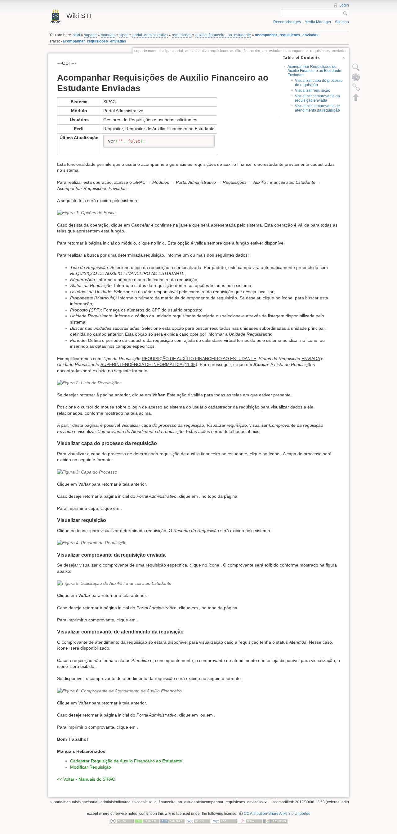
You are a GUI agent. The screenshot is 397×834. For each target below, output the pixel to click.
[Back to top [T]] (356, 97)
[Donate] (147, 821)
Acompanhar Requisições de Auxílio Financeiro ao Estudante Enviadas (314, 70)
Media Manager (318, 22)
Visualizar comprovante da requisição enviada (317, 98)
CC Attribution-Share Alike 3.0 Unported (277, 813)
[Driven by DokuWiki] (275, 821)
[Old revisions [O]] (356, 77)
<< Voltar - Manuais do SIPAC (86, 779)
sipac (123, 35)
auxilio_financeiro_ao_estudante (223, 35)
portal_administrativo (150, 35)
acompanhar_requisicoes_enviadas (287, 35)
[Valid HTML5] (198, 821)
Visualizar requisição (312, 90)
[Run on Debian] (250, 821)
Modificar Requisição (90, 767)
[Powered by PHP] (172, 821)
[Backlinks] (356, 87)
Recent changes (287, 22)
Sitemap (342, 22)
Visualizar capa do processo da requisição (319, 82)
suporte (90, 35)
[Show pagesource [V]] (356, 67)
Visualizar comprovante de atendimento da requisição (317, 108)
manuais (108, 35)
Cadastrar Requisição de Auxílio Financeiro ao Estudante (126, 760)
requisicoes (181, 35)
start (76, 35)
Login (344, 5)
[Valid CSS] (224, 821)
